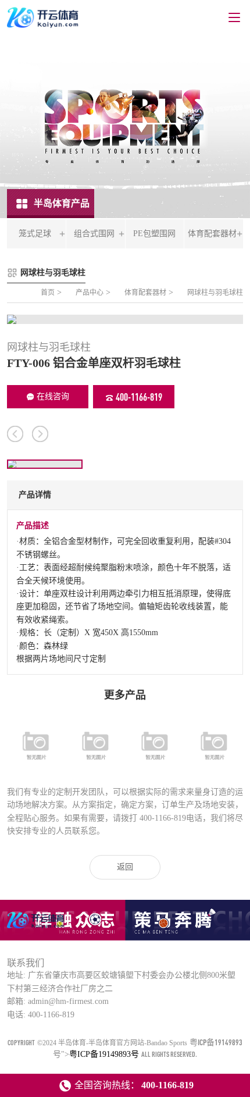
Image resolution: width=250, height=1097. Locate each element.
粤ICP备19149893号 (104, 1054)
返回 (125, 867)
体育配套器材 (145, 293)
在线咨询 (53, 396)
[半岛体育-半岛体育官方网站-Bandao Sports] (36, 928)
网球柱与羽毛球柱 (215, 293)
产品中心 (89, 293)
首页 (48, 293)
